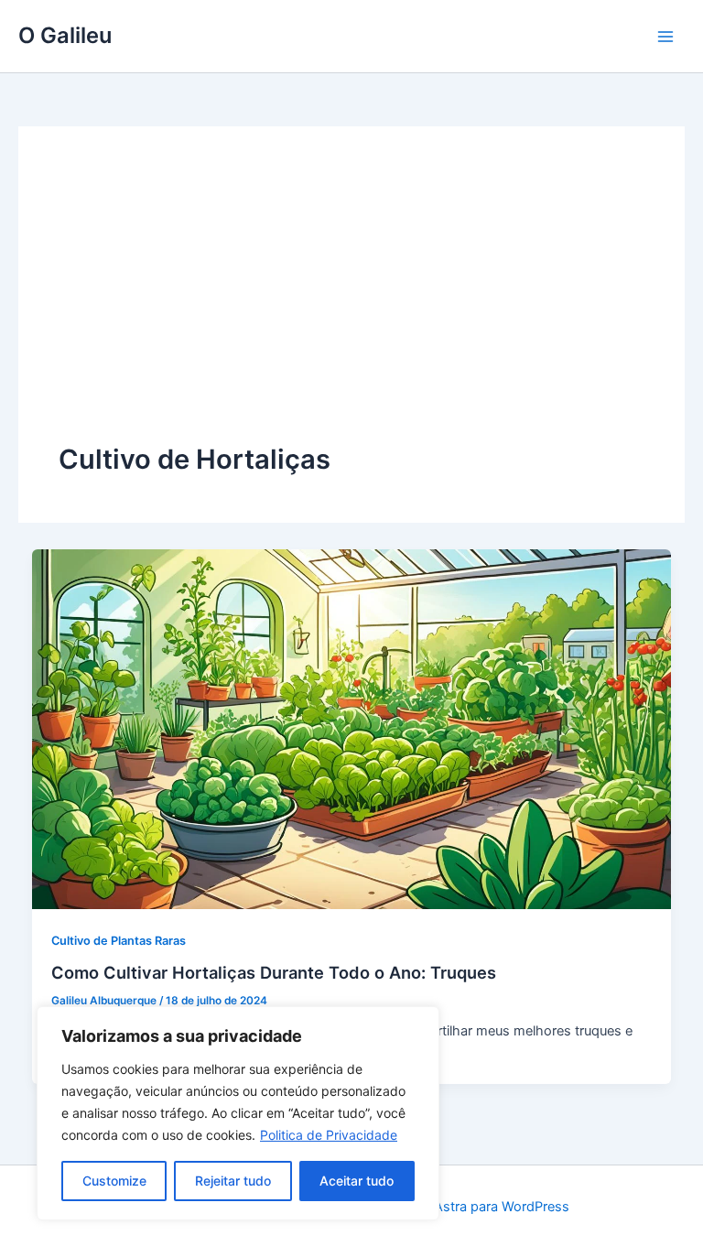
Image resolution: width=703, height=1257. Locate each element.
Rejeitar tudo (233, 1180)
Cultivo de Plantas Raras (118, 941)
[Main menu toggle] (665, 36)
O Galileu (65, 35)
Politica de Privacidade (328, 1135)
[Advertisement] (351, 304)
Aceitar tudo (356, 1180)
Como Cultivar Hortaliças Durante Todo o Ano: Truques (273, 972)
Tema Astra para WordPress (482, 1206)
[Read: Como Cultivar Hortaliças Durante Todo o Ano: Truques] (352, 728)
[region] (238, 1113)
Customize (114, 1180)
